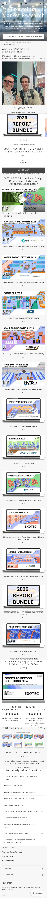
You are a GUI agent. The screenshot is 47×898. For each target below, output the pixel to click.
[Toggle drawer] (3, 4)
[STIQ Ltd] (23, 4)
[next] (44, 58)
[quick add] (42, 240)
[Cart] (44, 4)
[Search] (7, 4)
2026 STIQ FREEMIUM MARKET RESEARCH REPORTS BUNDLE (23, 150)
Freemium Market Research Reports (19, 214)
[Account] (39, 4)
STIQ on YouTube (8, 860)
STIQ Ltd (23, 156)
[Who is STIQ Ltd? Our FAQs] (23, 740)
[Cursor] (23, 199)
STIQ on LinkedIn (8, 856)
